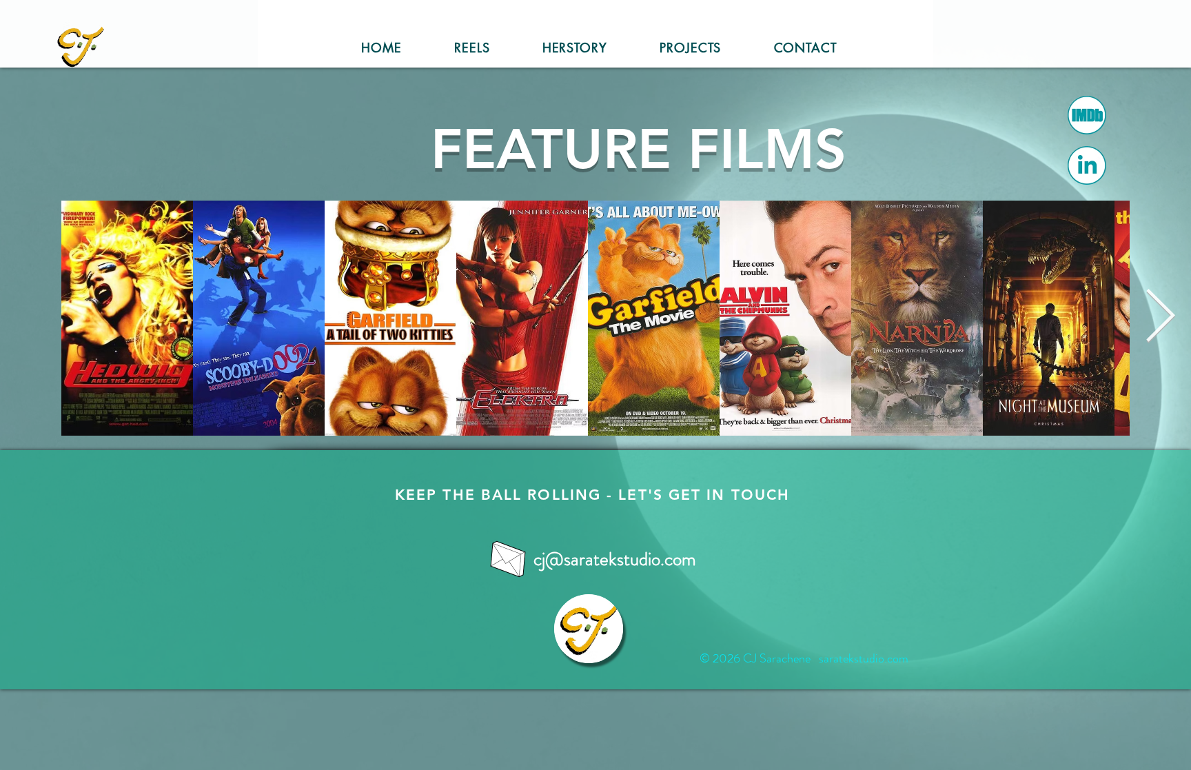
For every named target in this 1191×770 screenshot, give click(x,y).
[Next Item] (1160, 317)
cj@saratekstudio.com (614, 559)
